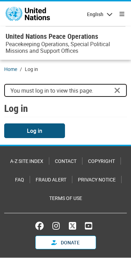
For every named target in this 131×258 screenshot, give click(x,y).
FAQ (19, 179)
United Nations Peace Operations (52, 36)
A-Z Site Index (26, 161)
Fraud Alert (51, 179)
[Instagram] (56, 226)
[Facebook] (41, 226)
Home (10, 69)
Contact (66, 161)
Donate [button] (70, 242)
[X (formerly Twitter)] (72, 226)
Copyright (101, 161)
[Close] (117, 90)
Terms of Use (65, 198)
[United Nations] (28, 14)
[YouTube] (88, 226)
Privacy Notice (97, 179)
